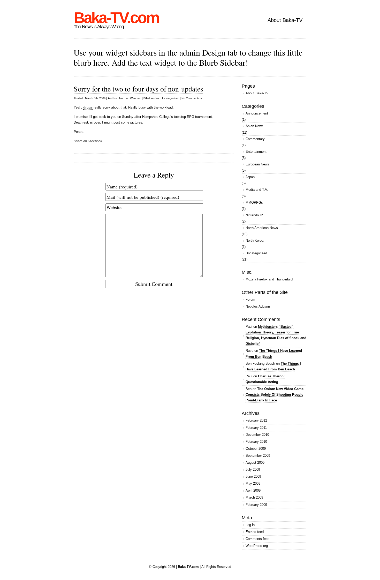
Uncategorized (170, 98)
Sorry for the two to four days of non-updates (138, 89)
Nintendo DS (255, 215)
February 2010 (256, 442)
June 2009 (253, 476)
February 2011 (256, 428)
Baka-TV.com (116, 17)
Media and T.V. (257, 190)
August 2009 (255, 462)
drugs (88, 107)
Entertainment (256, 152)
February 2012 (256, 420)
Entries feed (255, 532)
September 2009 (258, 455)
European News (257, 164)
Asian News (254, 126)
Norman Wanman (130, 98)
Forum (250, 299)
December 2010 (257, 435)
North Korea (254, 240)
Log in (250, 525)
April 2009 (253, 490)
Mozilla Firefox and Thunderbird (269, 279)
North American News (262, 228)
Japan (250, 177)
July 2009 (253, 469)
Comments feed (257, 539)
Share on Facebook (88, 141)
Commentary (255, 139)
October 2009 (256, 449)
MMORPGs (254, 202)
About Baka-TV (285, 20)
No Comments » (191, 98)
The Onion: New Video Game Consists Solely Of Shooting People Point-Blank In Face (274, 394)
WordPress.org (257, 546)
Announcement (257, 113)
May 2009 (253, 483)
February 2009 (256, 505)
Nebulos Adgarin (258, 306)
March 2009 (254, 497)
